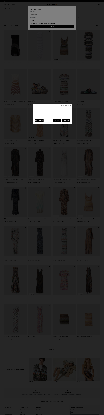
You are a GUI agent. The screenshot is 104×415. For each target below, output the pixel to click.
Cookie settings (39, 120)
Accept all (66, 120)
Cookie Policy (42, 117)
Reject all (57, 120)
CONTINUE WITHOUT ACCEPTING (66, 105)
